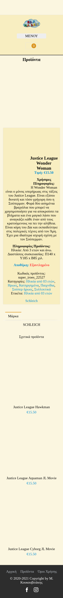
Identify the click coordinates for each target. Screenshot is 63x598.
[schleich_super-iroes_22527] (31, 93)
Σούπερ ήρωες (22, 289)
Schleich (31, 301)
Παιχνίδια (47, 285)
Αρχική (11, 571)
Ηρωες (12, 285)
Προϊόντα (27, 571)
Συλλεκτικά (42, 289)
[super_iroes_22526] (16, 172)
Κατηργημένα (29, 285)
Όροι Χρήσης (47, 571)
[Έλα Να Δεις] (31, 26)
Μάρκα (13, 316)
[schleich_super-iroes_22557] (42, 141)
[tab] (13, 316)
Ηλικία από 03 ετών (40, 281)
